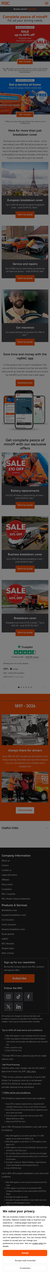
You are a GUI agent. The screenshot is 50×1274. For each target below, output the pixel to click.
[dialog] (25, 1240)
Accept (25, 1253)
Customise (25, 1268)
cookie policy (38, 1243)
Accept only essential (25, 1260)
